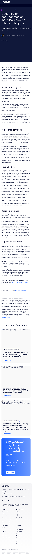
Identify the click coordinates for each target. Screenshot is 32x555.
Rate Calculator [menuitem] (6, 538)
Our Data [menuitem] (18, 534)
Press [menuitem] (17, 540)
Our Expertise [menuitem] (19, 531)
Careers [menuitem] (18, 538)
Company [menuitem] (18, 525)
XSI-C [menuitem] (3, 527)
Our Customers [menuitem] (20, 520)
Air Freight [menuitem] (4, 514)
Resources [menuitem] (5, 525)
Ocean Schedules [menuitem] (7, 518)
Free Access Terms (15, 552)
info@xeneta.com (7, 494)
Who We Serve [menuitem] (20, 510)
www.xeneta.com (5, 317)
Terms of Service (9, 552)
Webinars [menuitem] (4, 536)
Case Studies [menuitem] (19, 518)
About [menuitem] (17, 527)
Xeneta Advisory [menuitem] (6, 516)
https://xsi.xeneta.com (20, 290)
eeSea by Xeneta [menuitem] (6, 523)
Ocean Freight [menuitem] (6, 512)
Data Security (27, 552)
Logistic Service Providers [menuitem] (23, 514)
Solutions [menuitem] (4, 510)
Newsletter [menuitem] (19, 542)
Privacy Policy (3, 552)
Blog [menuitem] (3, 529)
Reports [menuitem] (4, 531)
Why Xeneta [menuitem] (19, 536)
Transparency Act (22, 552)
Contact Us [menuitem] (19, 544)
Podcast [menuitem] (4, 534)
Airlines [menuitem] (18, 516)
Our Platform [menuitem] (19, 529)
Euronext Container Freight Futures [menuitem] (7, 520)
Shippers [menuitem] (18, 512)
